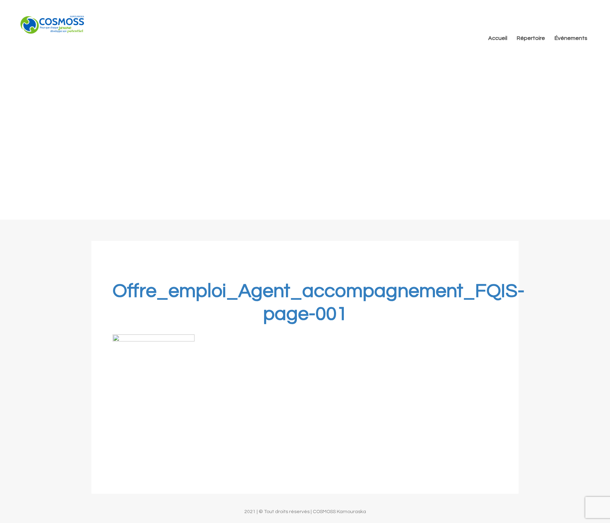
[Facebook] (584, 13)
